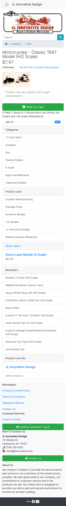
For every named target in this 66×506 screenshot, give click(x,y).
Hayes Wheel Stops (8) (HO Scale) (26, 292)
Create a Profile (11, 419)
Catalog (15, 43)
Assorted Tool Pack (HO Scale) (24, 341)
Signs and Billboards (17, 175)
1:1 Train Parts (14, 137)
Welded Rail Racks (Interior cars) (24, 285)
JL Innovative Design (27, 4)
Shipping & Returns (13, 402)
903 (29, 43)
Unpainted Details (16, 182)
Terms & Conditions (13, 396)
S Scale (10, 167)
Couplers (11, 144)
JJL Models (12, 221)
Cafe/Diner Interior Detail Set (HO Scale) (29, 300)
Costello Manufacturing (19, 199)
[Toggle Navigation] (6, 5)
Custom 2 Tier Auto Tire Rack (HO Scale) (29, 315)
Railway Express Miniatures (21, 237)
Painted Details (14, 160)
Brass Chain (12, 307)
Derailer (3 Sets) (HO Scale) (22, 277)
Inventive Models (15, 214)
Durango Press (14, 206)
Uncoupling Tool (15, 349)
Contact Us (9, 409)
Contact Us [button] (34, 458)
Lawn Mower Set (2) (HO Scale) (24, 322)
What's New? (13, 245)
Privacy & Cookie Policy (16, 390)
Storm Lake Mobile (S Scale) (26, 255)
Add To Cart (35, 107)
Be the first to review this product (39, 67)
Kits (8, 152)
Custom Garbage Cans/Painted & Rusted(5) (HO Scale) (31, 332)
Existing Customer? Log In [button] (34, 426)
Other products (14, 375)
